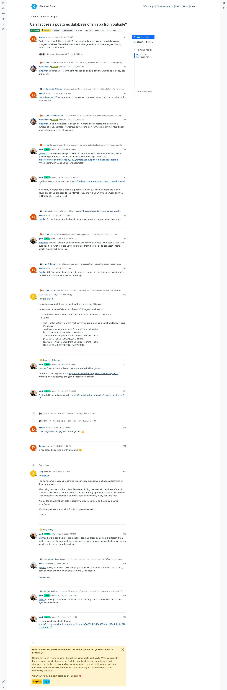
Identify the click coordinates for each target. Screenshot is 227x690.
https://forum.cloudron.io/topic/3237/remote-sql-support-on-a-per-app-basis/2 (78, 159)
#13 (124, 427)
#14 (124, 446)
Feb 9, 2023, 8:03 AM (62, 268)
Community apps (165, 6)
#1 (125, 37)
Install (193, 6)
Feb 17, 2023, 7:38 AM (61, 472)
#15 (124, 472)
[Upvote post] (119, 54)
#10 (124, 295)
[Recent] (3, 8)
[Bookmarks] (3, 24)
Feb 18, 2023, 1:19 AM (59, 564)
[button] (3, 681)
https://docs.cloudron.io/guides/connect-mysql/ (92, 373)
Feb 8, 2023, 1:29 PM (62, 215)
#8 (125, 239)
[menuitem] (223, 3)
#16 (124, 534)
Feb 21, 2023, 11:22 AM (67, 617)
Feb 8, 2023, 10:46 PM (67, 239)
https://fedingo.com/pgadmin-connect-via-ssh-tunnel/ (97, 211)
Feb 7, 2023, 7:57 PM (62, 37)
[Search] (3, 29)
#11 (124, 364)
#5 (125, 149)
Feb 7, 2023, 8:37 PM (62, 93)
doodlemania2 (45, 67)
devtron (42, 37)
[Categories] (3, 3)
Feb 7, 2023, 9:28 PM (75, 120)
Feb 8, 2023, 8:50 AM (67, 149)
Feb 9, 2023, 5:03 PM (67, 391)
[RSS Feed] (120, 30)
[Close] (122, 649)
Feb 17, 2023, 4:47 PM (67, 534)
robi (40, 564)
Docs (185, 6)
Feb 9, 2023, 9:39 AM (67, 364)
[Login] (223, 3)
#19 (124, 617)
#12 (124, 391)
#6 (125, 177)
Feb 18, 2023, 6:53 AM (67, 595)
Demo (178, 6)
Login (46, 681)
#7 (125, 215)
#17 (124, 564)
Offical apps (149, 6)
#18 (124, 595)
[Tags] (3, 14)
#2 (125, 67)
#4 (125, 120)
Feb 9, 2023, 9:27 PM (62, 446)
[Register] (223, 8)
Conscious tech (44, 578)
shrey (41, 295)
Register (37, 681)
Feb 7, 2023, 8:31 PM (75, 67)
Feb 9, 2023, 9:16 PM (62, 427)
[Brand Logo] (34, 6)
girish (41, 149)
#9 (125, 268)
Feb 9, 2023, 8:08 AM (61, 295)
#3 (125, 93)
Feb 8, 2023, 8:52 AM (67, 177)
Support (47, 30)
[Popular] (3, 19)
